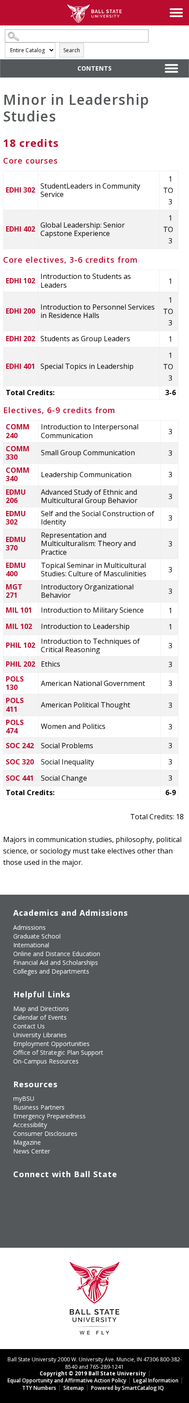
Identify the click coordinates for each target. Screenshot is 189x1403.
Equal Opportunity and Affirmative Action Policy (66, 1380)
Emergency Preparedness (49, 1116)
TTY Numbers (39, 1388)
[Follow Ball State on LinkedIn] (19, 1213)
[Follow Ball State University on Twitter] (39, 1192)
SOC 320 (20, 762)
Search (71, 50)
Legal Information (155, 1380)
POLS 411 (15, 705)
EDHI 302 (20, 190)
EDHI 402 (20, 229)
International (31, 945)
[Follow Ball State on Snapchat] (39, 1213)
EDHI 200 (20, 311)
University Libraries (40, 1035)
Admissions (29, 927)
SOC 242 (20, 745)
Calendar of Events (40, 1017)
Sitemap (73, 1388)
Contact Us (29, 1026)
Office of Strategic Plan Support (58, 1052)
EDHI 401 (20, 366)
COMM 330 (17, 453)
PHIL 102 (20, 645)
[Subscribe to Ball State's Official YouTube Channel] (60, 1192)
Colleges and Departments (51, 971)
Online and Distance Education (56, 954)
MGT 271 (14, 591)
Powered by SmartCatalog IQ (127, 1388)
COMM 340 (17, 474)
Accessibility (30, 1125)
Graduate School (37, 936)
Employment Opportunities (51, 1043)
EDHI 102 (20, 281)
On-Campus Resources (46, 1061)
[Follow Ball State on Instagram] (80, 1192)
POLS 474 (15, 726)
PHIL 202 (20, 664)
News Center (31, 1151)
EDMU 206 (16, 496)
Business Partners (39, 1107)
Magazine (27, 1142)
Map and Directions (41, 1008)
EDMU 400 (16, 569)
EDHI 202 (20, 338)
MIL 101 (19, 610)
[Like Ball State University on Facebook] (19, 1192)
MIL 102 (19, 626)
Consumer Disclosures (45, 1133)
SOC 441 (20, 778)
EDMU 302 (16, 518)
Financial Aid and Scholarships (55, 962)
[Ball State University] (95, 1301)
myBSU (23, 1098)
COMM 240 (17, 431)
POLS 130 (15, 683)
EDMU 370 (16, 544)
